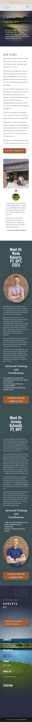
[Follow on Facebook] (4, 656)
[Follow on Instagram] (11, 656)
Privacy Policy (23, 719)
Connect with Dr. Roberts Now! (16, 400)
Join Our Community (14, 151)
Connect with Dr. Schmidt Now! (16, 576)
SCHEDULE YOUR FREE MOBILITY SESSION (13, 622)
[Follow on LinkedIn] (7, 656)
